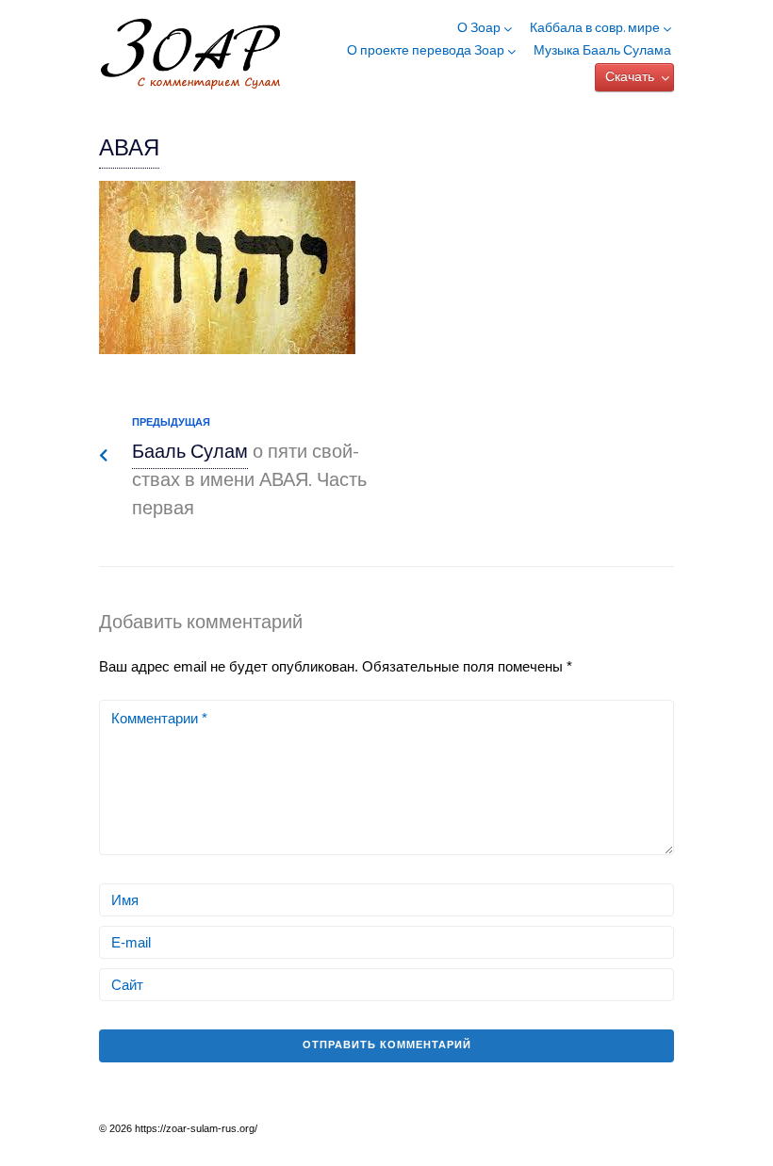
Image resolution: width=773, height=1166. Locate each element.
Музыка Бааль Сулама (602, 51)
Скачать (629, 78)
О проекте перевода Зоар (425, 51)
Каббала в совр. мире (595, 29)
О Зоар (479, 29)
